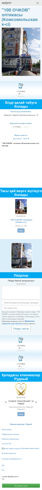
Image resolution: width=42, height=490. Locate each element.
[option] (21, 218)
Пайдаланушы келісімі (10, 434)
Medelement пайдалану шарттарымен (18, 322)
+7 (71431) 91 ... (21, 93)
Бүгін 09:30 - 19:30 (20, 138)
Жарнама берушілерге (10, 439)
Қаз (3, 465)
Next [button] (36, 402)
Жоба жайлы (7, 429)
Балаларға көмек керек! (30, 448)
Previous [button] (6, 402)
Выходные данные (9, 453)
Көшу (21, 230)
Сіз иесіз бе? (6, 443)
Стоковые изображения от (12, 459)
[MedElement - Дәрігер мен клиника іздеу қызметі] (6, 3)
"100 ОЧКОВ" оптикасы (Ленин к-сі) (21, 221)
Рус (3, 470)
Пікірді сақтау (21, 328)
